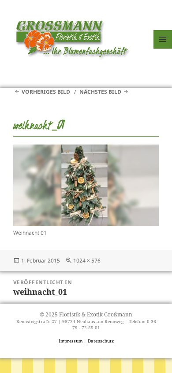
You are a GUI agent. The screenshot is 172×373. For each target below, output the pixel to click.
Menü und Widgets (163, 48)
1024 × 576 (87, 260)
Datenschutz (101, 341)
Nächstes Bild (100, 91)
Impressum (70, 341)
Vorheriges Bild (46, 91)
